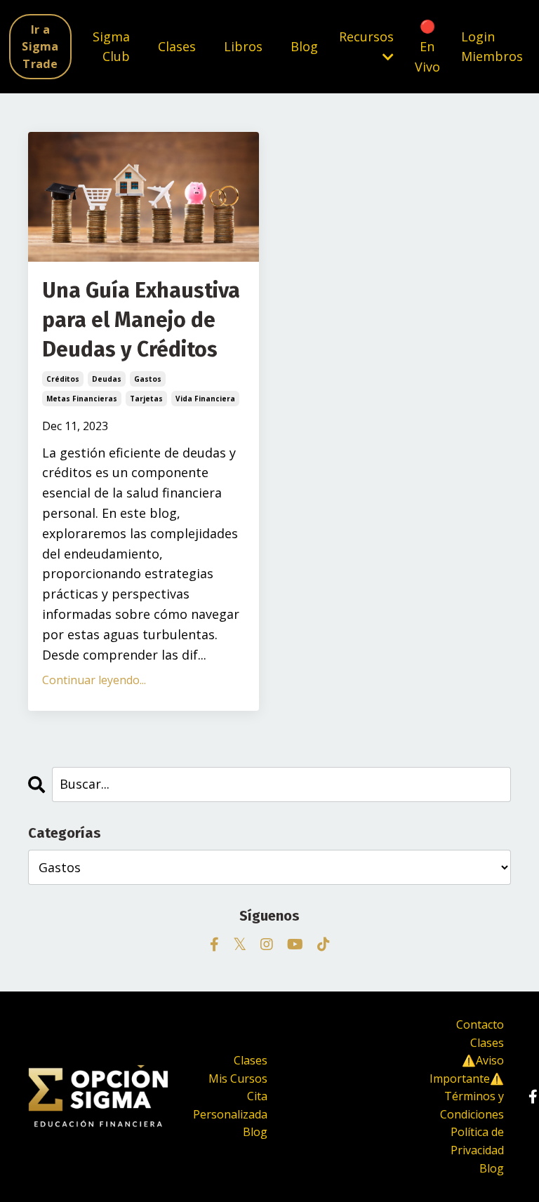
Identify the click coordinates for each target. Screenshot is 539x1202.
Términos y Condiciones (472, 1105)
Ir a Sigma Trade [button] (40, 47)
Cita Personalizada (230, 1105)
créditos (62, 379)
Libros (243, 46)
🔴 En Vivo (427, 46)
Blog (304, 46)
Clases (177, 46)
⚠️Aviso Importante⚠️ (467, 1069)
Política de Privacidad (477, 1141)
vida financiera (205, 398)
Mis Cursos (237, 1078)
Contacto (480, 1024)
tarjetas (146, 398)
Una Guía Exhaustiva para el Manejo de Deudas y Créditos (141, 320)
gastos (147, 379)
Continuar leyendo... (94, 680)
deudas (106, 379)
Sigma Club (111, 46)
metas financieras (81, 398)
